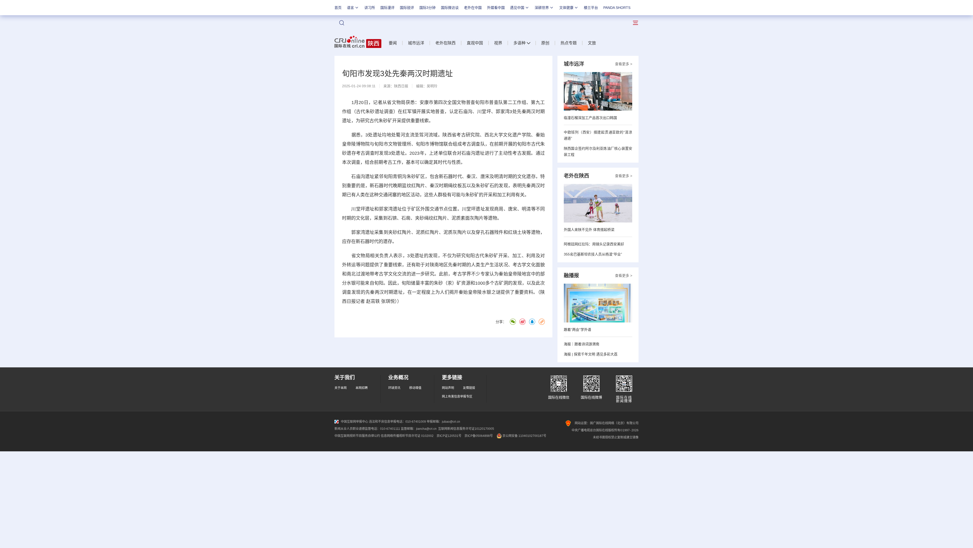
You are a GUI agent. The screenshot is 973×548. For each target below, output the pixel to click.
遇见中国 (517, 8)
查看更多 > (623, 64)
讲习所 (369, 8)
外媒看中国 (496, 8)
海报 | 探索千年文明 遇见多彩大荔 (591, 354)
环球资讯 (394, 388)
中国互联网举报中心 (354, 421)
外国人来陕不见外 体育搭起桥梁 (589, 230)
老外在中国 (473, 8)
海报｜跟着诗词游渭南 (581, 344)
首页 (338, 8)
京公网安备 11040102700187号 (524, 436)
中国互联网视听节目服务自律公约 (357, 436)
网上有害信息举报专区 (457, 396)
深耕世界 (542, 8)
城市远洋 (416, 43)
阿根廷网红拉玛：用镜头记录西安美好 (594, 244)
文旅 (592, 43)
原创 (545, 43)
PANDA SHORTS (616, 8)
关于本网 (340, 388)
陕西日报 (401, 86)
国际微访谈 (450, 8)
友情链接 (469, 388)
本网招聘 (361, 388)
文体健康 (566, 8)
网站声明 (448, 388)
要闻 (393, 43)
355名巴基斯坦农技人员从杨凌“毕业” (593, 254)
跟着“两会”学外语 (577, 330)
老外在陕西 (445, 43)
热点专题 (568, 43)
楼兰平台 (591, 8)
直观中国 (475, 43)
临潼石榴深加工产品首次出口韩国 (590, 118)
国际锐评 (407, 8)
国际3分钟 (427, 8)
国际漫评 (387, 8)
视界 (498, 43)
